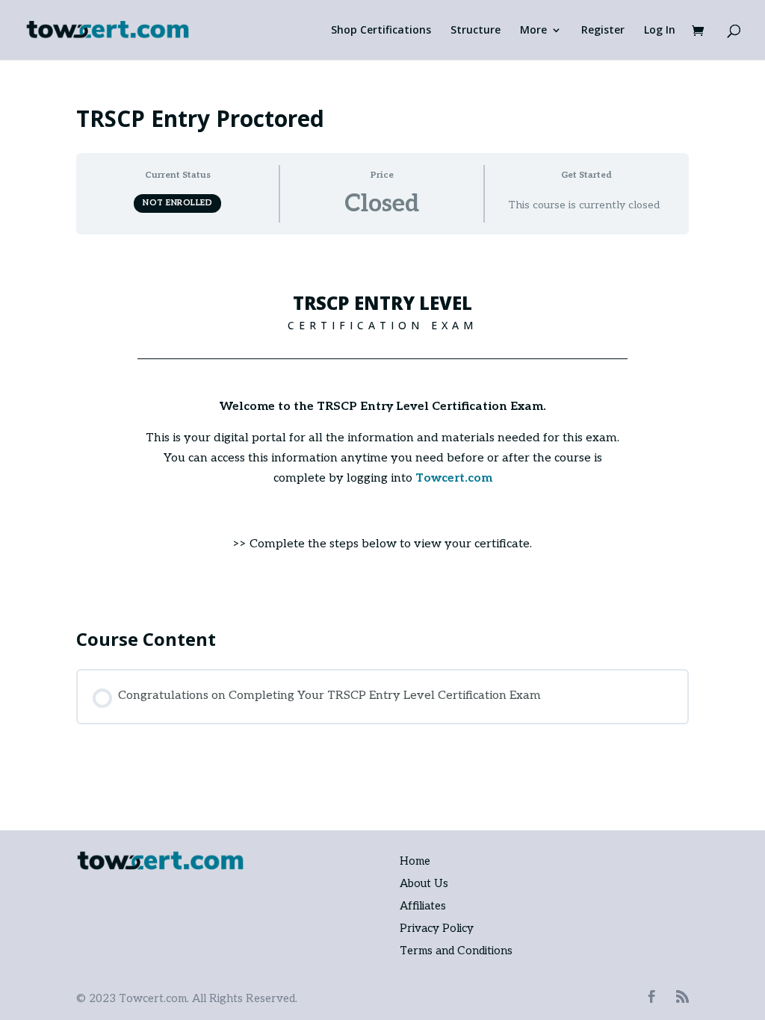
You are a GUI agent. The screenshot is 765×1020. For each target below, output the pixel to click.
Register (603, 31)
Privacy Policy (437, 928)
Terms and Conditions (456, 950)
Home (415, 861)
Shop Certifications (381, 31)
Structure (475, 31)
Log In (659, 31)
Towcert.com (453, 478)
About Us (424, 883)
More (533, 31)
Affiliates (423, 905)
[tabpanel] (382, 424)
